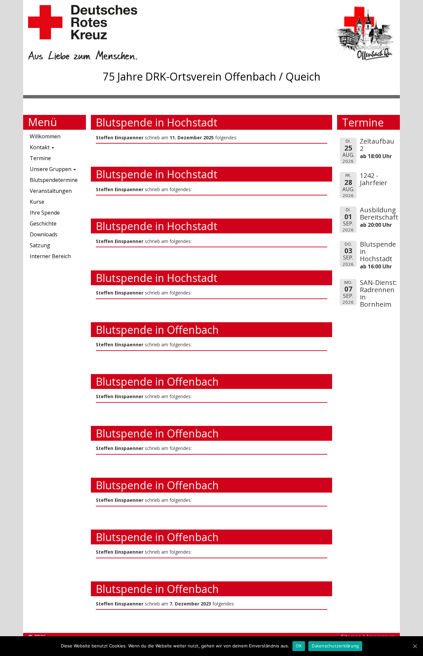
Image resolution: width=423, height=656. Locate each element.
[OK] (414, 646)
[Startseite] (120, 32)
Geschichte (43, 223)
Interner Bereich (50, 256)
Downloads (44, 234)
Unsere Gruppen (51, 169)
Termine (40, 158)
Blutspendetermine (54, 180)
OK (299, 645)
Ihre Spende (45, 212)
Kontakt (40, 147)
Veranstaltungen (51, 190)
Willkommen (45, 136)
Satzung (40, 245)
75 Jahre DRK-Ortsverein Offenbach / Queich (212, 76)
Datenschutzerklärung (335, 645)
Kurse (37, 201)
